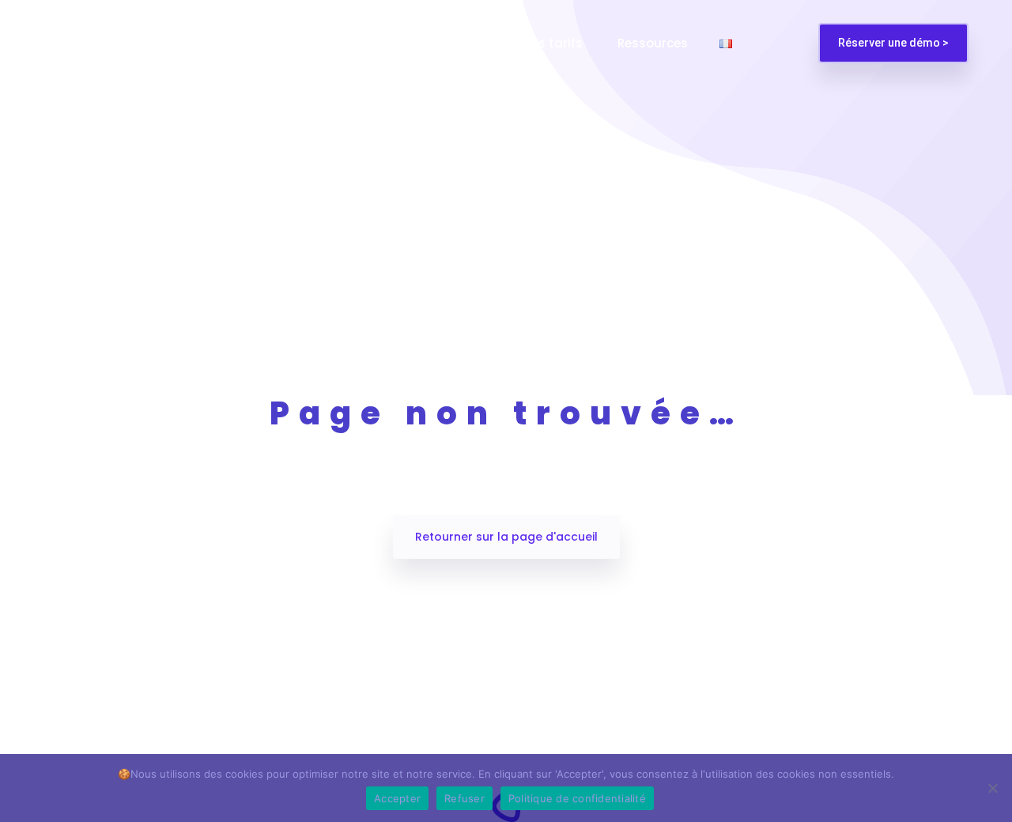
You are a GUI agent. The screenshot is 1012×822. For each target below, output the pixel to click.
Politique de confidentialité (577, 798)
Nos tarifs (554, 43)
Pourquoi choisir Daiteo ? (412, 43)
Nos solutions (259, 43)
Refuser (464, 798)
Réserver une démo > (893, 42)
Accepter (397, 798)
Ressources (652, 43)
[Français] (725, 43)
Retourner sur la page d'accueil (506, 537)
